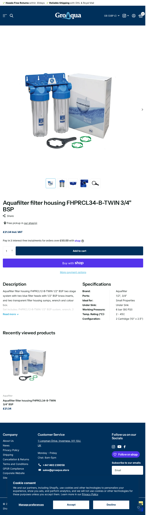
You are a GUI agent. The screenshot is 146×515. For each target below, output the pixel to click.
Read (9, 314)
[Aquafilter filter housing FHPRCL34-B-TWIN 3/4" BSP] (30, 364)
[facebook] (125, 446)
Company (10, 435)
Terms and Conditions (15, 463)
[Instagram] (113, 446)
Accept (71, 504)
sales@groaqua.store (56, 470)
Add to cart (79, 250)
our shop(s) (30, 223)
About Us (8, 440)
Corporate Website (14, 473)
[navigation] (51, 183)
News (6, 445)
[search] (11, 16)
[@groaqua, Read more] (125, 16)
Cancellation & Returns (16, 459)
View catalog (5, 15)
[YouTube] (119, 446)
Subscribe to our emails (126, 462)
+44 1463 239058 (54, 465)
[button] (13, 248)
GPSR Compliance (13, 468)
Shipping (8, 454)
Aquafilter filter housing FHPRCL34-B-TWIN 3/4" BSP (29, 402)
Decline (111, 504)
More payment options (73, 272)
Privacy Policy (90, 494)
